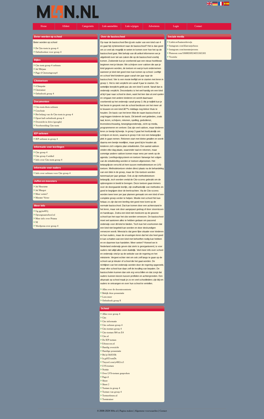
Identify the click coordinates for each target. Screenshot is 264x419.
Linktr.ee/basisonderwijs (180, 42)
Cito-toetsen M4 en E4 (113, 332)
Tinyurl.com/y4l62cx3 (113, 362)
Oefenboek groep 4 (44, 93)
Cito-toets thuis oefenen (46, 107)
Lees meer (107, 297)
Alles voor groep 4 (111, 314)
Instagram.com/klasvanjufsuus (183, 46)
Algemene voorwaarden (146, 411)
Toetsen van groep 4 (112, 392)
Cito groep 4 (41, 152)
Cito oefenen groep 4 (112, 325)
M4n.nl (114, 411)
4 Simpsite (40, 86)
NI (36, 222)
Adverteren (153, 26)
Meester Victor (42, 197)
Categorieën (88, 26)
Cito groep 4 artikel (44, 156)
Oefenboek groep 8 (111, 300)
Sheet (104, 380)
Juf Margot (40, 190)
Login (176, 26)
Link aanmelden (110, 26)
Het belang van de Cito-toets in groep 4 (54, 114)
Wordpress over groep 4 (46, 226)
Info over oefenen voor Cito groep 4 (53, 173)
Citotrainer (40, 90)
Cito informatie (109, 321)
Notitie (105, 369)
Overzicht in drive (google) (48, 122)
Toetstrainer (107, 399)
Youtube (173, 57)
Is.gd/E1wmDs (109, 358)
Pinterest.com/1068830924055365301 (187, 53)
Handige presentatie (111, 351)
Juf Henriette (41, 186)
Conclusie (40, 110)
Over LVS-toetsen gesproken (116, 373)
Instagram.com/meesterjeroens (183, 49)
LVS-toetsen (108, 366)
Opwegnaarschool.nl (45, 215)
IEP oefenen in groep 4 (46, 139)
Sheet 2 (105, 384)
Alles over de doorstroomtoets (116, 289)
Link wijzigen (132, 26)
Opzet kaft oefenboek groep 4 (49, 118)
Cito (104, 317)
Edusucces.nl (108, 343)
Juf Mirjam (40, 69)
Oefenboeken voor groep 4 (48, 52)
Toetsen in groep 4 (111, 388)
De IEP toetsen (109, 340)
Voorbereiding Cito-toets (47, 125)
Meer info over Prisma (46, 218)
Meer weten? (41, 194)
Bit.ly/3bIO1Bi (109, 354)
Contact (198, 26)
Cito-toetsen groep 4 (112, 328)
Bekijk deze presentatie (113, 293)
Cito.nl (105, 336)
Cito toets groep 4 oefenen (48, 65)
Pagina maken (126, 411)
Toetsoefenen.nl (109, 395)
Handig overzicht (110, 347)
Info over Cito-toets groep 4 (48, 159)
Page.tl (105, 377)
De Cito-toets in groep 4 (46, 48)
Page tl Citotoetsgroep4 (46, 73)
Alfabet (65, 26)
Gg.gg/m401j (41, 211)
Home (44, 26)
